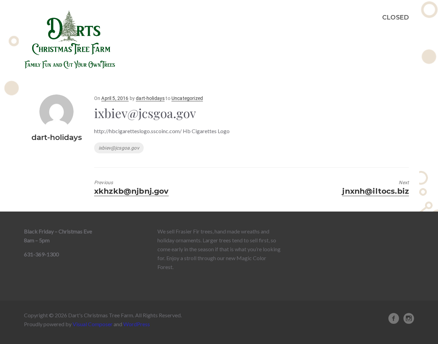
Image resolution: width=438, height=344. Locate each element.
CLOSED (395, 17)
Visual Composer (93, 324)
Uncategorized (187, 98)
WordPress (136, 324)
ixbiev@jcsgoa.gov (119, 148)
